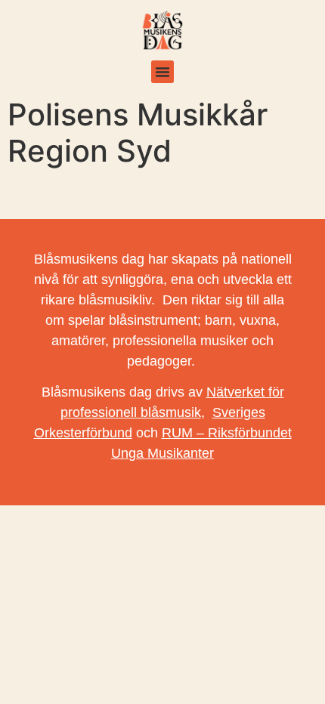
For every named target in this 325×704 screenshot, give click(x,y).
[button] (162, 71)
